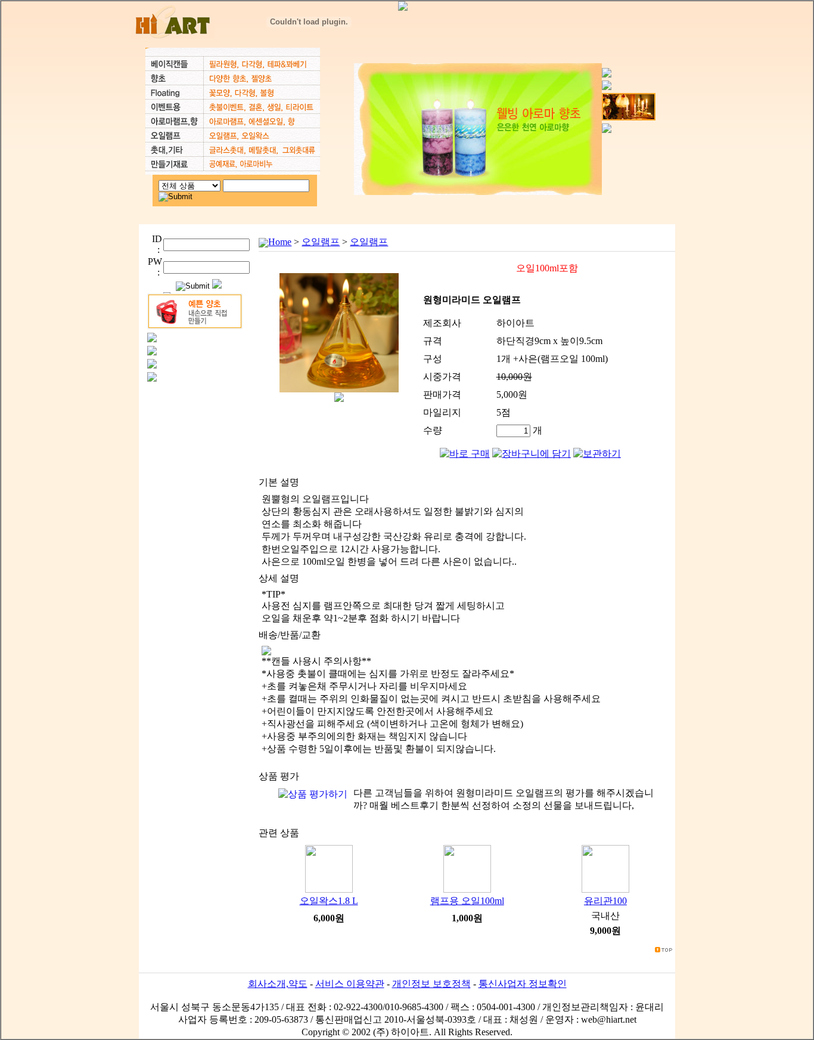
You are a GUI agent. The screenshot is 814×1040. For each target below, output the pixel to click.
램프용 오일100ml (467, 901)
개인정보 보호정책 (431, 984)
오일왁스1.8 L (329, 901)
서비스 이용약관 (349, 984)
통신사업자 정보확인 (523, 984)
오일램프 (321, 242)
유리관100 (605, 901)
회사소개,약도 (277, 984)
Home (279, 242)
